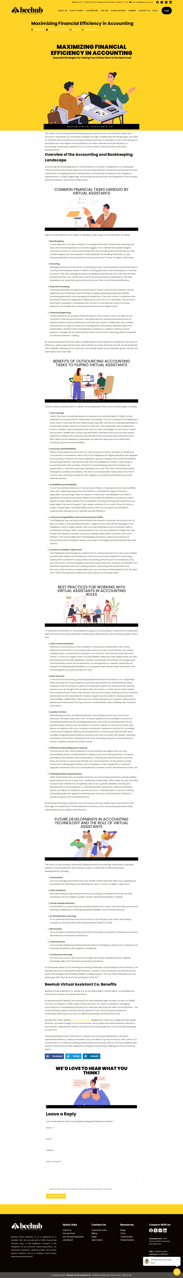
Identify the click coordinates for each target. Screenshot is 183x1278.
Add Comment (53, 1161)
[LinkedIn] (170, 2)
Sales (94, 1236)
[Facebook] (157, 2)
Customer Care (99, 1230)
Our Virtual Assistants (73, 1236)
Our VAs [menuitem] (104, 10)
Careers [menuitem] (132, 10)
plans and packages (81, 1020)
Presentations (127, 1240)
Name (50, 1127)
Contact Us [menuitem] (144, 10)
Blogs (123, 1230)
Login (166, 10)
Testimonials (126, 1236)
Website (50, 1150)
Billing (94, 1233)
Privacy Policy (115, 1275)
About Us (67, 1230)
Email (49, 1139)
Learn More (97, 1240)
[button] (54, 1056)
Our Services (69, 1233)
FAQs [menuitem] (154, 10)
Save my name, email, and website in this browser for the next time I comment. (80, 1189)
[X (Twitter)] (166, 2)
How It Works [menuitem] (76, 10)
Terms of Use (126, 1275)
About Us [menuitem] (62, 10)
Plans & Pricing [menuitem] (118, 10)
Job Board (68, 1240)
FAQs (122, 1233)
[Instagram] (162, 2)
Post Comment (56, 1196)
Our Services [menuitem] (92, 10)
